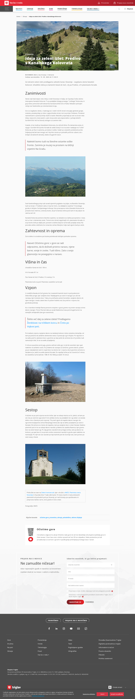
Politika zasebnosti (105, 658)
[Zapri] (132, 694)
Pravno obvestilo (105, 651)
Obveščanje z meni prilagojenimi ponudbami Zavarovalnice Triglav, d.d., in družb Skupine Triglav (91, 595)
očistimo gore (44, 517)
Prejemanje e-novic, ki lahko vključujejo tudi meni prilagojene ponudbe (90, 591)
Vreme (40, 644)
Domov (18, 16)
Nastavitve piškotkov (89, 694)
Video (70, 640)
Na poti (19, 9)
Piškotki (102, 655)
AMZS (67, 493)
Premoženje (62, 9)
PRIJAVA (130, 9)
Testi (70, 644)
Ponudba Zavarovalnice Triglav (110, 640)
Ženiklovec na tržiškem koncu (42, 322)
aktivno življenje (77, 517)
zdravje (59, 517)
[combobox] (91, 564)
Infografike (72, 651)
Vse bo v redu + (93, 9)
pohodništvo (67, 517)
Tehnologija (77, 9)
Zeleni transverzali (47, 493)
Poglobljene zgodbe (75, 647)
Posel (40, 651)
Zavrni (102, 694)
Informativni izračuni (106, 647)
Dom (51, 9)
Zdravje (30, 9)
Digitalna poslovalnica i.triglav (110, 644)
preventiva (53, 517)
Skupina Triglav (12, 670)
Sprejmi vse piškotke (117, 694)
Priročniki (53, 620)
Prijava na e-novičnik (76, 620)
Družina (41, 9)
